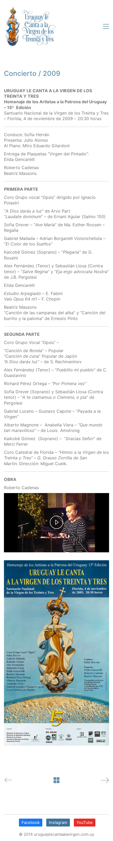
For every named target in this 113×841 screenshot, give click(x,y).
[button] (104, 26)
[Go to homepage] (29, 26)
